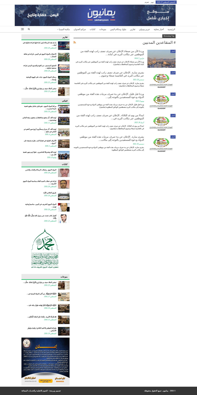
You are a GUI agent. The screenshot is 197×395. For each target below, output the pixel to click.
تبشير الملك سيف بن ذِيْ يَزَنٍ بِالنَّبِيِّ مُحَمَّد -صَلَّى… (39, 88)
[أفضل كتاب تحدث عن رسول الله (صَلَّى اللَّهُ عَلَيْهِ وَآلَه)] (64, 218)
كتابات (92, 29)
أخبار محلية (159, 29)
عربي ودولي (144, 29)
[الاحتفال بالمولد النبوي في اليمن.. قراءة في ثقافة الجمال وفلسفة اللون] (64, 57)
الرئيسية (171, 29)
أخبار (173, 51)
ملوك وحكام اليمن (118, 29)
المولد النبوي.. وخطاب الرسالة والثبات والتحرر (40, 170)
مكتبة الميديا (64, 29)
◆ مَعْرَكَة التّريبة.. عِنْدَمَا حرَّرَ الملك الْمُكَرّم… (41, 317)
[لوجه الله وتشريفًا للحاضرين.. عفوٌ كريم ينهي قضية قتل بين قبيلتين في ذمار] (64, 155)
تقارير (132, 29)
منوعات (102, 29)
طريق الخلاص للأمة (49, 193)
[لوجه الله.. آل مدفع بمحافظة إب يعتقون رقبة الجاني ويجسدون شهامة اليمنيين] (64, 120)
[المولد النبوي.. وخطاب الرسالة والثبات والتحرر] (64, 173)
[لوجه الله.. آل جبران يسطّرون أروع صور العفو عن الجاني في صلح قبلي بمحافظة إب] (64, 132)
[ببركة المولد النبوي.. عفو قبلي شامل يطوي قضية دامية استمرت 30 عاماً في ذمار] (64, 109)
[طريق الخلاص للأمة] (64, 196)
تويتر (152, 2)
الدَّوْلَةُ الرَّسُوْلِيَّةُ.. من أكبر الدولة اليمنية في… (41, 294)
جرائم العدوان (80, 29)
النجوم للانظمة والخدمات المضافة (34, 391)
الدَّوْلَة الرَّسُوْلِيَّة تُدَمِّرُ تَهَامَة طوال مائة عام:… (41, 305)
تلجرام (147, 2)
